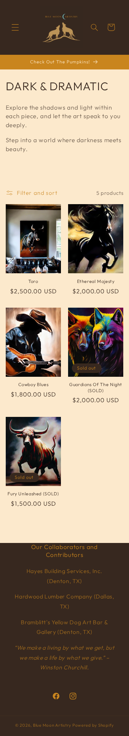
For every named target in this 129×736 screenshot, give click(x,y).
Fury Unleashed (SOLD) (33, 493)
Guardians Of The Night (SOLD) (95, 387)
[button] (15, 27)
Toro (33, 281)
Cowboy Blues (33, 384)
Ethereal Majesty (96, 281)
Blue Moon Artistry (52, 725)
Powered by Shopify (93, 725)
